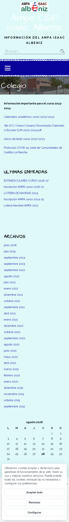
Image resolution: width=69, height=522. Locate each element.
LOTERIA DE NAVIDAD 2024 (21, 193)
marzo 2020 (11, 369)
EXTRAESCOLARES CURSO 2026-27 (26, 180)
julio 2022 (10, 282)
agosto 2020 (12, 344)
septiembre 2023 (14, 263)
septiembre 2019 (14, 406)
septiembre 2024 (14, 257)
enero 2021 (11, 319)
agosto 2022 (11, 276)
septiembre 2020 (14, 338)
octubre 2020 (12, 331)
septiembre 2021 (14, 307)
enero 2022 (11, 288)
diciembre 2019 (13, 387)
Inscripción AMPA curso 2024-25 (24, 199)
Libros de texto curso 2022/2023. (24, 138)
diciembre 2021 (13, 294)
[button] (7, 68)
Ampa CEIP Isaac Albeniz (34, 22)
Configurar (34, 512)
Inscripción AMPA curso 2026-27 (24, 186)
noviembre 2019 (14, 393)
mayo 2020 (11, 356)
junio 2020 (10, 350)
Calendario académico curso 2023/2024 (29, 116)
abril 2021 (10, 313)
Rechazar (34, 502)
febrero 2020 (12, 375)
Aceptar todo (34, 492)
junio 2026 (10, 245)
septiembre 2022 (14, 270)
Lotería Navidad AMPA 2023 (21, 205)
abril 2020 (10, 362)
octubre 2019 (12, 400)
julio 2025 (10, 251)
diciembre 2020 (13, 325)
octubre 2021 (12, 300)
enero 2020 (11, 381)
